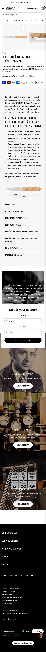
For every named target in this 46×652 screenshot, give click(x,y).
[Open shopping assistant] (41, 635)
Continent (23, 315)
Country (23, 327)
